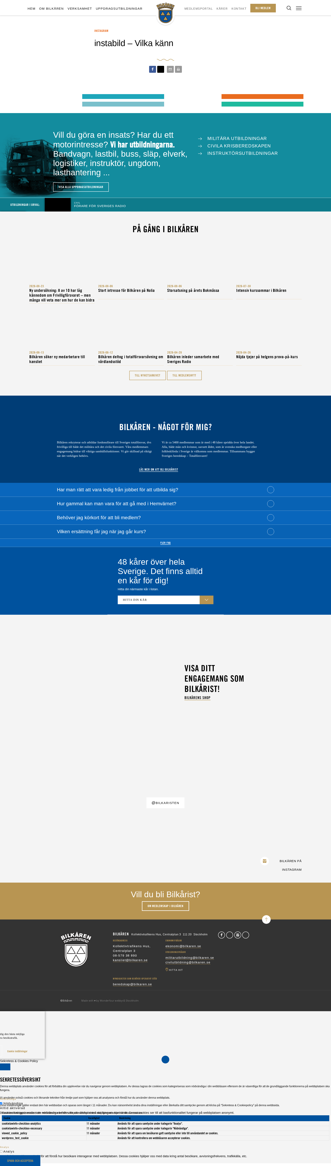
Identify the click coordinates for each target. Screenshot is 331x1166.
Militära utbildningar (236, 138)
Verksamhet (80, 8)
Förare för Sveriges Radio (100, 205)
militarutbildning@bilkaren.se (190, 957)
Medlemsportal (198, 8)
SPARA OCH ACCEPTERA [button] (20, 1161)
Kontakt (239, 8)
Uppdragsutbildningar (119, 8)
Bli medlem (263, 8)
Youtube (245, 935)
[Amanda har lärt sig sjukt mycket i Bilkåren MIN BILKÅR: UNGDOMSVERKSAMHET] (35, 96)
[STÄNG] (5, 1066)
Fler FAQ (165, 542)
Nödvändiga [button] (8, 1099)
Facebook (221, 935)
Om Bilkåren (51, 8)
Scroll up (266, 919)
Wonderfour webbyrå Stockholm (119, 1000)
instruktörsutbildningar (242, 153)
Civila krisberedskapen (238, 145)
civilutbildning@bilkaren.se (188, 962)
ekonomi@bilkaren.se (183, 946)
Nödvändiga (13, 1103)
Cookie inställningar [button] (17, 1051)
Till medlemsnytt (184, 375)
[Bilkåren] (165, 13)
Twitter (229, 935)
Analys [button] (4, 1147)
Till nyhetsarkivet (147, 375)
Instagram (237, 935)
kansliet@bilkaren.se (130, 960)
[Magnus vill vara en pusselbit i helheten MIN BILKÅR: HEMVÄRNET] (174, 96)
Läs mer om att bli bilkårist (158, 469)
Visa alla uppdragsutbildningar (81, 187)
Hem (31, 8)
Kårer (222, 8)
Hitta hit (176, 970)
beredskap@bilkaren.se (132, 984)
